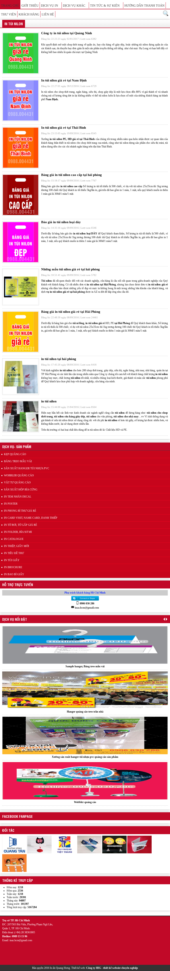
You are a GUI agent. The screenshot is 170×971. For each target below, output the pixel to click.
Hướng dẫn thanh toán (144, 5)
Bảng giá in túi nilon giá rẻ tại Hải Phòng (70, 311)
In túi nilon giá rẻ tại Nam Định (64, 80)
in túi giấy (11, 560)
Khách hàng (29, 14)
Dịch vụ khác (74, 5)
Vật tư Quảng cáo (17, 482)
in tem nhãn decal (17, 496)
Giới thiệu (30, 5)
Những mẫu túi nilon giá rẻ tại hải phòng (70, 269)
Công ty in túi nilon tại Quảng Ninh (66, 33)
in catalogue (13, 539)
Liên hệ (48, 14)
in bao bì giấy (14, 574)
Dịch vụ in (49, 5)
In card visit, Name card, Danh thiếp (30, 517)
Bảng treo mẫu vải (18, 461)
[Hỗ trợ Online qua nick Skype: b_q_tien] (85, 600)
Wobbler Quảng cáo (19, 475)
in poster (10, 503)
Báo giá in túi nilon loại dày (61, 222)
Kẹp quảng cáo (15, 454)
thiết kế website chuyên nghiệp (120, 967)
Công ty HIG (93, 967)
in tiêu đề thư (14, 553)
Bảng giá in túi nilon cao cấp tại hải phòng (71, 175)
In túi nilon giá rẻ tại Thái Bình (63, 127)
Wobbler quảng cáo (85, 756)
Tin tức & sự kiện (105, 5)
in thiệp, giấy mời (16, 546)
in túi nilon (48, 401)
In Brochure (13, 567)
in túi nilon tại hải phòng (58, 359)
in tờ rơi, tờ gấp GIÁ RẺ (20, 524)
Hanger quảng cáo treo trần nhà (85, 666)
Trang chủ (10, 5)
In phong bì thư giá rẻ (20, 510)
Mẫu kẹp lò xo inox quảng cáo (85, 802)
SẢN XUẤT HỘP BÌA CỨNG (20, 489)
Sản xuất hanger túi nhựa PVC (26, 468)
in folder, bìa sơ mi (18, 532)
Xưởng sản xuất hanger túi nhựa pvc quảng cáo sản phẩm (85, 711)
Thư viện (8, 14)
